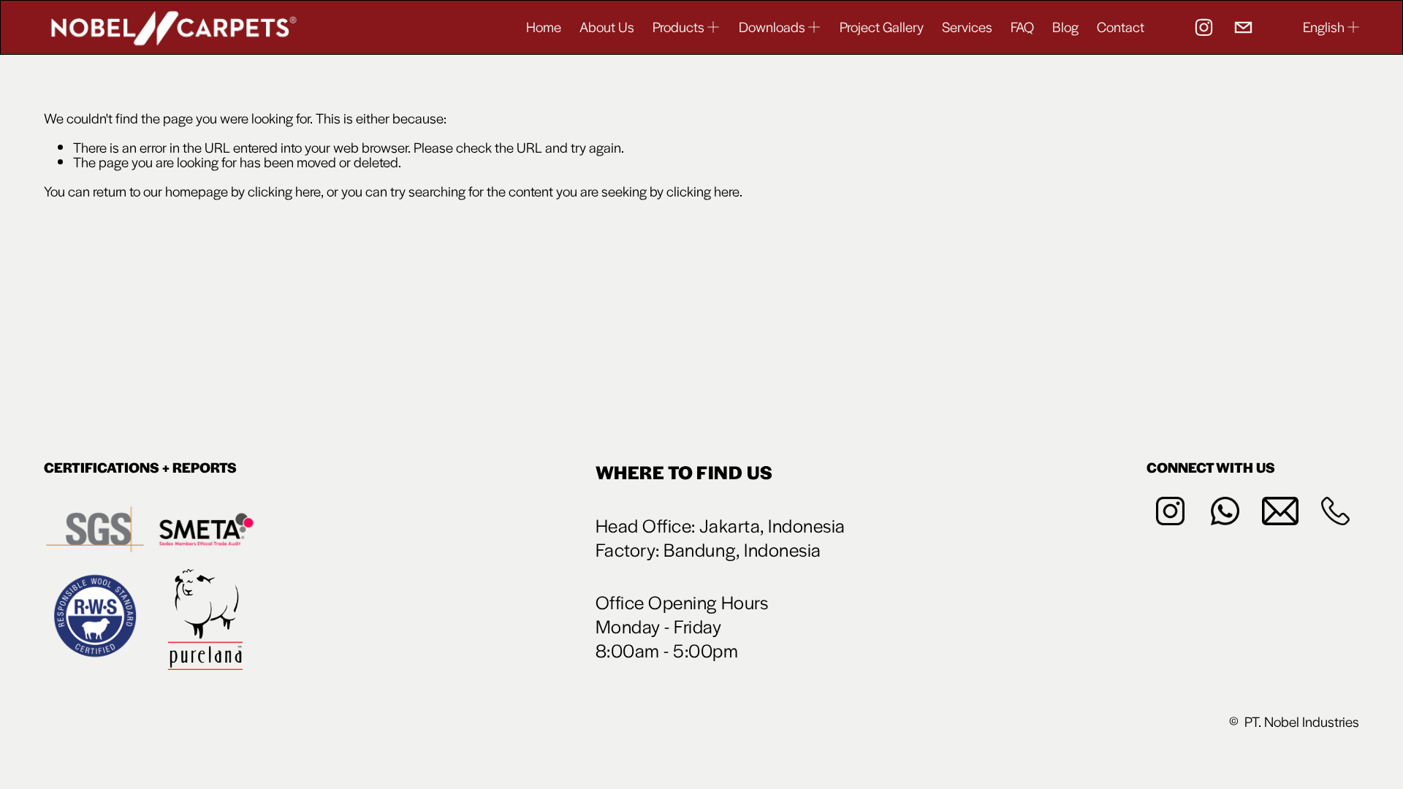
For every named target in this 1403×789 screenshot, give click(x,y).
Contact (1120, 27)
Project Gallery (882, 27)
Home (543, 27)
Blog (1065, 27)
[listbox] (1332, 27)
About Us (606, 27)
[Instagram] (1203, 27)
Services (967, 27)
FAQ (1022, 27)
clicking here (284, 191)
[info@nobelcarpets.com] (1243, 27)
